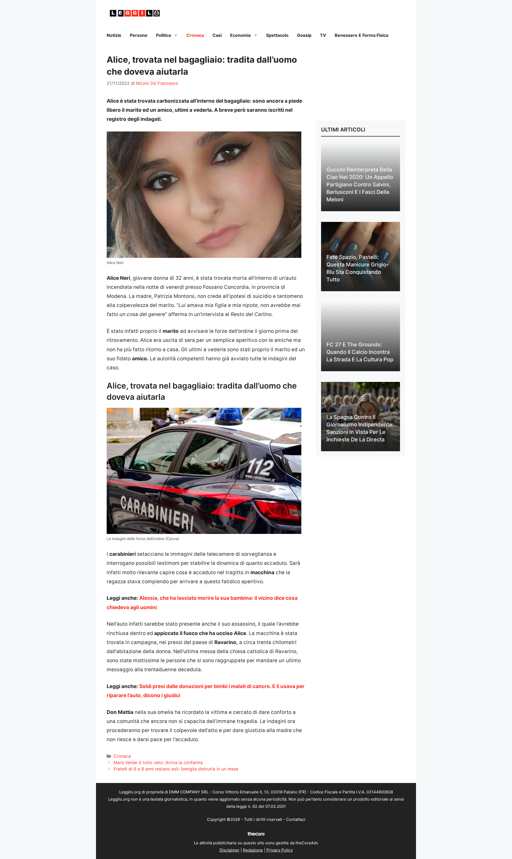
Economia (240, 35)
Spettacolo (277, 35)
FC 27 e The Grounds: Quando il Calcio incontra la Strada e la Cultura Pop (359, 352)
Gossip (304, 35)
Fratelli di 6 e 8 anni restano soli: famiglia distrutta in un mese (176, 769)
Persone (138, 35)
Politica (163, 35)
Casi (217, 35)
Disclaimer (229, 850)
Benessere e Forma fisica (361, 35)
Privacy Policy (279, 850)
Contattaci (295, 819)
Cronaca (195, 35)
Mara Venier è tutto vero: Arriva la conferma (158, 762)
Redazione (253, 850)
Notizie (114, 35)
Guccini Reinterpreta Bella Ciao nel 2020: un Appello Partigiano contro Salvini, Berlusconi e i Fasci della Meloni (359, 184)
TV (323, 35)
